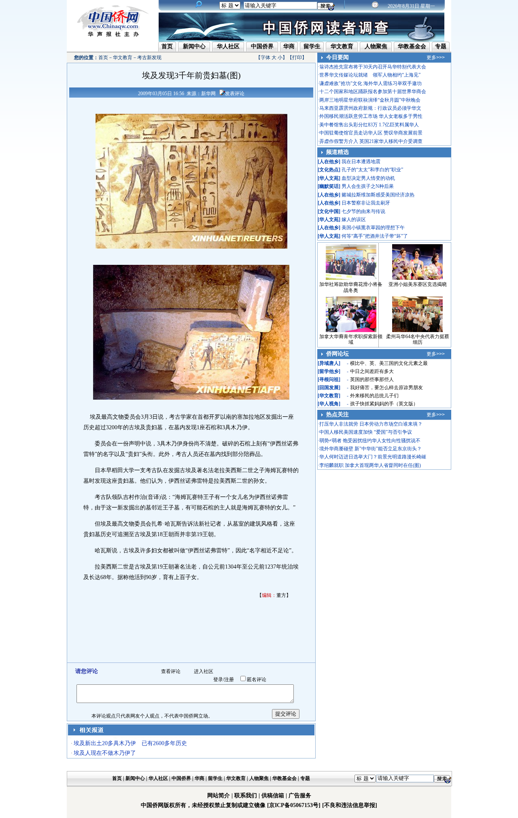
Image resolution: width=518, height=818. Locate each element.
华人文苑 (329, 178)
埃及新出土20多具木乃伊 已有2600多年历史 (130, 743)
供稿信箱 (272, 795)
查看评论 (170, 671)
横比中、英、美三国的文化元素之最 (389, 363)
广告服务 (300, 795)
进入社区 (203, 671)
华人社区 (228, 46)
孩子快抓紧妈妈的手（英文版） (384, 404)
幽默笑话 (329, 186)
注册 (229, 679)
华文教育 (342, 46)
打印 (297, 57)
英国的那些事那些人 (372, 379)
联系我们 (245, 795)
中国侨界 (262, 46)
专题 (440, 46)
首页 (167, 46)
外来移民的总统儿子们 (374, 395)
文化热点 (329, 170)
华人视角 (329, 404)
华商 (289, 46)
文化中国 (329, 211)
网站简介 (218, 795)
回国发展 (329, 387)
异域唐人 (329, 363)
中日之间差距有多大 (372, 371)
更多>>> (436, 57)
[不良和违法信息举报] (349, 805)
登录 (218, 679)
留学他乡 (329, 371)
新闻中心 (194, 46)
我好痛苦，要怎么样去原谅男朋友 (386, 387)
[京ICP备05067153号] (294, 805)
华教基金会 (412, 46)
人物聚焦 (376, 46)
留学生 (312, 46)
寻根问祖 (329, 379)
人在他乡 (329, 161)
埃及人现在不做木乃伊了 (105, 753)
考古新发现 (149, 57)
